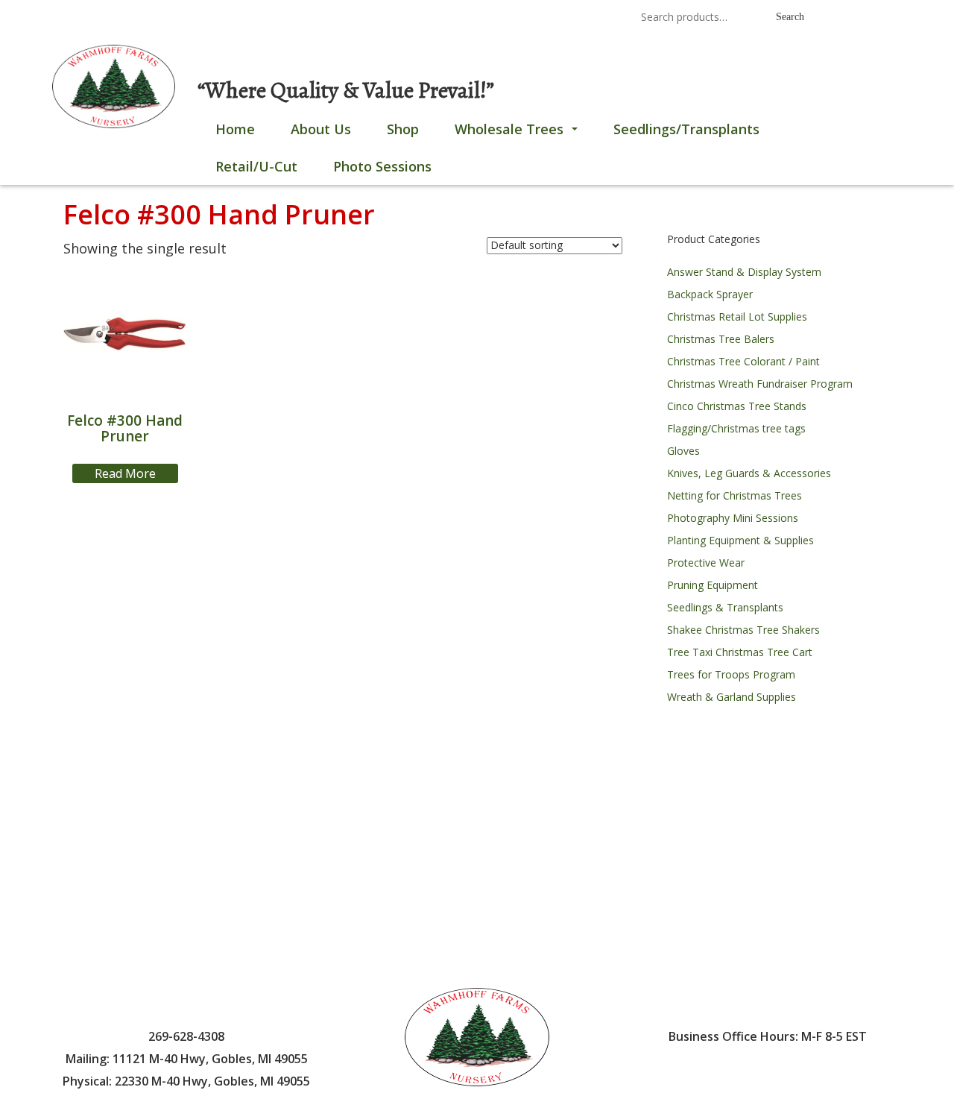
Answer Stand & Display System (744, 272)
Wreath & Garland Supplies (731, 697)
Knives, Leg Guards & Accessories (749, 473)
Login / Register (195, 18)
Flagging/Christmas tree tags (736, 428)
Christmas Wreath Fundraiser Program (760, 384)
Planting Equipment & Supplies (740, 540)
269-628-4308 (431, 18)
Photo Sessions (382, 166)
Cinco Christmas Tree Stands (736, 406)
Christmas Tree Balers (720, 339)
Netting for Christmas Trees (734, 495)
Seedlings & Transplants (725, 607)
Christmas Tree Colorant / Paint (743, 361)
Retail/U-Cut (256, 166)
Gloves (683, 451)
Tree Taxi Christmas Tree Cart (739, 652)
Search (790, 16)
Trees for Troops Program (731, 674)
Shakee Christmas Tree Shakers (743, 630)
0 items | (108, 18)
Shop (403, 129)
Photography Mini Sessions (732, 518)
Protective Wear (706, 562)
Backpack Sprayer (710, 294)
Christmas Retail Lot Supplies (737, 316)
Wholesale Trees (519, 133)
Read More (125, 473)
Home (235, 129)
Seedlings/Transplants (686, 129)
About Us (321, 129)
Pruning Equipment (712, 585)
